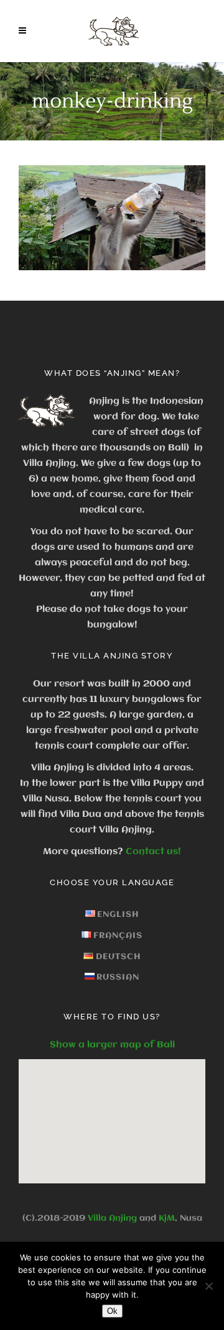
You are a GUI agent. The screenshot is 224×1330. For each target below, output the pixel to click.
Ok (112, 1311)
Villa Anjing (112, 1218)
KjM (167, 1218)
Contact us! (153, 852)
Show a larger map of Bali (112, 1045)
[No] (208, 1286)
